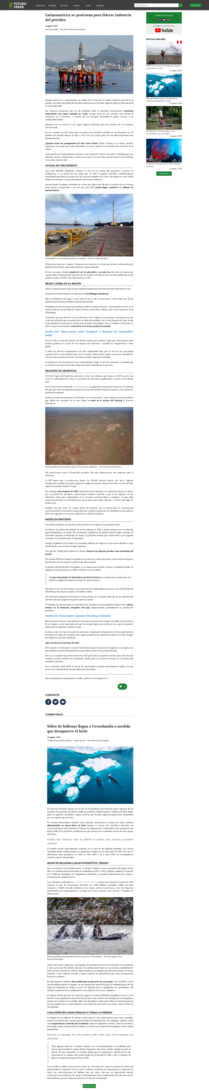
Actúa (88, 5)
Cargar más (164, 173)
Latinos (76, 5)
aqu (105, 678)
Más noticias (89, 1086)
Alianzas (100, 5)
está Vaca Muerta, (80, 387)
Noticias (64, 5)
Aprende (52, 5)
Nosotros (40, 5)
